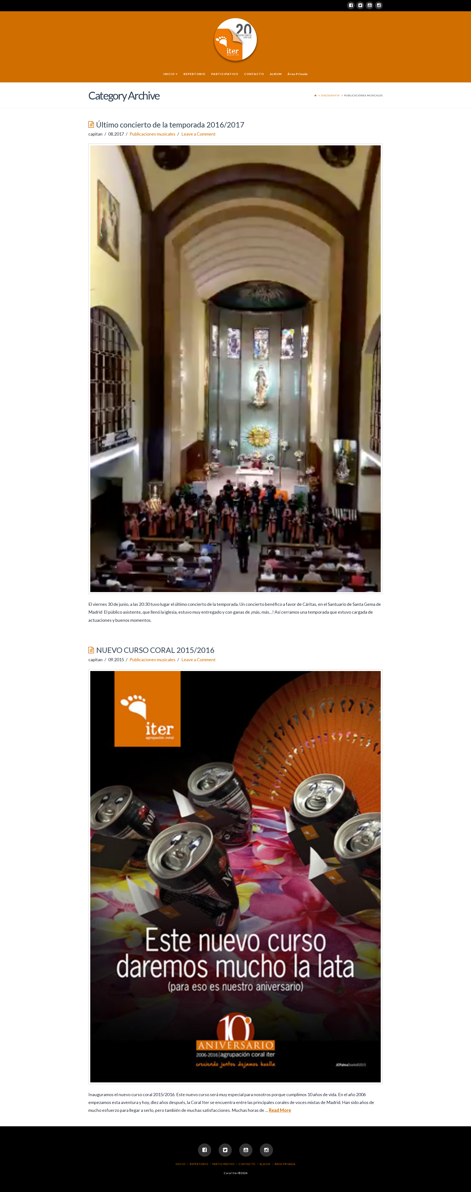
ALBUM (265, 1164)
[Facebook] (351, 5)
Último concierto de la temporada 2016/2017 (170, 124)
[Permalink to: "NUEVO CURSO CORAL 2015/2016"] (235, 876)
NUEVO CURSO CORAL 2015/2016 (155, 650)
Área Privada (285, 1164)
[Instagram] (379, 5)
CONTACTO (246, 1164)
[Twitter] (360, 5)
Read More (280, 1110)
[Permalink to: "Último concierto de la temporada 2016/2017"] (235, 368)
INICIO (180, 1164)
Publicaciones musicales (152, 134)
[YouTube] (369, 5)
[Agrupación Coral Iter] (235, 39)
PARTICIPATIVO (223, 1164)
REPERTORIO (199, 1164)
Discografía (330, 95)
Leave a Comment (198, 134)
